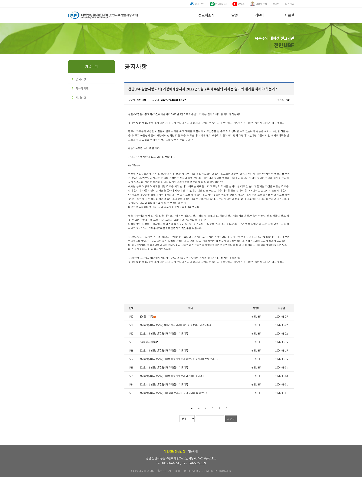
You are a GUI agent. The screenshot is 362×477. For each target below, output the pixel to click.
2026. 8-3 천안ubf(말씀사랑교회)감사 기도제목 (164, 350)
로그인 (276, 3)
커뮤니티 (261, 15)
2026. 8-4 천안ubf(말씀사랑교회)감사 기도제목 (164, 333)
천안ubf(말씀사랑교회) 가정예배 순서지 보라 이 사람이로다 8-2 (172, 376)
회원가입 (289, 3)
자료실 (289, 15)
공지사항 (81, 79)
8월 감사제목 (146, 316)
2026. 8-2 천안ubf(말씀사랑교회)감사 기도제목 (164, 367)
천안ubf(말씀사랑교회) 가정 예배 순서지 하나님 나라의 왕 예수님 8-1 (175, 393)
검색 (232, 418)
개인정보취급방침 (174, 451)
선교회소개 (206, 15)
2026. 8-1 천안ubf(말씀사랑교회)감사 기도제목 (164, 384)
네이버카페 (221, 3)
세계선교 (81, 97)
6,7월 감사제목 (147, 341)
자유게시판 (82, 88)
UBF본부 (199, 3)
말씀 (234, 15)
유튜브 (241, 3)
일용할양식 (261, 3)
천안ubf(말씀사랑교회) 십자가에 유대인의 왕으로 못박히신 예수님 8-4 (175, 325)
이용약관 (192, 451)
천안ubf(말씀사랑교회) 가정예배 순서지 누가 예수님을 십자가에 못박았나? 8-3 (179, 359)
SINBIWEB (224, 471)
